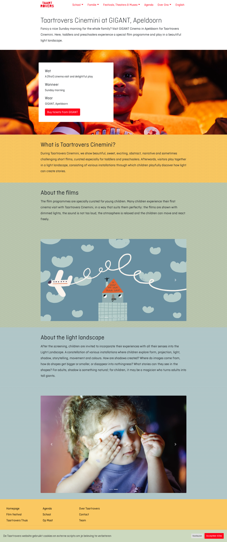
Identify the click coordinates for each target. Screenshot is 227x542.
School (47, 514)
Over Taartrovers (89, 508)
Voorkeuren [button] (197, 536)
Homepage (12, 508)
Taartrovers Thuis (17, 520)
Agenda (47, 508)
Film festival (14, 514)
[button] (52, 280)
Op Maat (48, 520)
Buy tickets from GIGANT (62, 112)
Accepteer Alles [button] (214, 535)
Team (82, 520)
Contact (84, 514)
